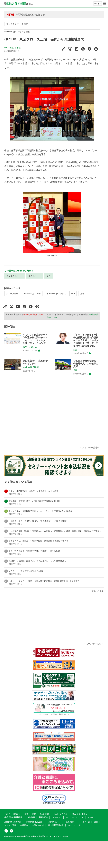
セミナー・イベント (75, 817)
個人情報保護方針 (56, 825)
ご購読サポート (55, 821)
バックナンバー (75, 825)
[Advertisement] (52, 413)
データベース (84, 821)
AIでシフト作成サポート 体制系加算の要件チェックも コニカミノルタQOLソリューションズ (35, 338)
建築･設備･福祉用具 (13, 817)
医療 (34, 813)
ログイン (97, 3)
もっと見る (99, 590)
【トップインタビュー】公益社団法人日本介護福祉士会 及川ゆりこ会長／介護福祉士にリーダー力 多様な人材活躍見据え (86, 340)
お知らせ (92, 817)
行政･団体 (44, 813)
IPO (73, 293)
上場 (82, 293)
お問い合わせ (38, 825)
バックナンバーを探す (17, 23)
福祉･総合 (43, 817)
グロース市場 (12, 293)
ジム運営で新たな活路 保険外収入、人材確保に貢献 (85, 363)
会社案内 (24, 825)
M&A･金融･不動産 (12, 47)
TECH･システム (30, 346)
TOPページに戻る (12, 813)
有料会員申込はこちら (33, 314)
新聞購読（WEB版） (35, 821)
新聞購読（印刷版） (13, 821)
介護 (75, 349)
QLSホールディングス (56, 293)
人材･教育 (30, 817)
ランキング (57, 817)
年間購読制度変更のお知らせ (30, 14)
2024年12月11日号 (32, 293)
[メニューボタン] (104, 3)
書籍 (96, 821)
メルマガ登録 (10, 825)
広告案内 (70, 821)
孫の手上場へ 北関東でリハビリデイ (35, 362)
